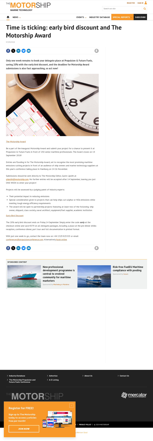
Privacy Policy (85, 425)
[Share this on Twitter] (13, 51)
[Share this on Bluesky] (23, 51)
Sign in (68, 46)
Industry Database (17, 376)
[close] (98, 46)
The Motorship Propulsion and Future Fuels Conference (22, 381)
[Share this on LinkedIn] (18, 51)
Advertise (53, 376)
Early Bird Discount (14, 215)
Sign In (140, 3)
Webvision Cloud (82, 432)
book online (61, 239)
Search (145, 9)
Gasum (125, 274)
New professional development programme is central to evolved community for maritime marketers (59, 273)
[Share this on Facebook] (8, 51)
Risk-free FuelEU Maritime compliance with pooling (128, 268)
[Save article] (96, 51)
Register (131, 3)
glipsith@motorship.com (17, 179)
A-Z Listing (54, 380)
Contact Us (124, 376)
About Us (88, 376)
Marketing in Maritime (61, 284)
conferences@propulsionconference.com (24, 239)
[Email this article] (29, 51)
